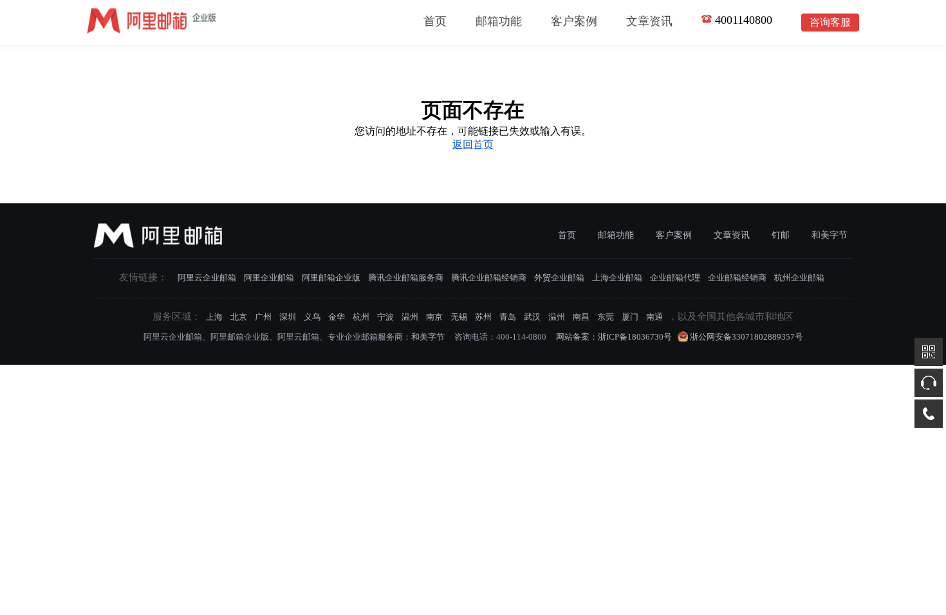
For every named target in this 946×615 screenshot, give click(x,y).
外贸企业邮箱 (559, 277)
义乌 (312, 317)
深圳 (287, 317)
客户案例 (574, 21)
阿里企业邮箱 (269, 277)
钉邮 (781, 235)
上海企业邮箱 (617, 277)
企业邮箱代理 (675, 277)
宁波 (385, 317)
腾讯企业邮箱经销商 (488, 277)
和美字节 (830, 235)
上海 (214, 317)
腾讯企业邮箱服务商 (405, 277)
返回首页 (473, 144)
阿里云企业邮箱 (207, 277)
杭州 (361, 317)
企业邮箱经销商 (737, 277)
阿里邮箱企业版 (331, 277)
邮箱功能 (499, 21)
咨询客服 (830, 22)
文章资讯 (649, 21)
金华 (336, 317)
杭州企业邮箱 (799, 277)
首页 (435, 21)
